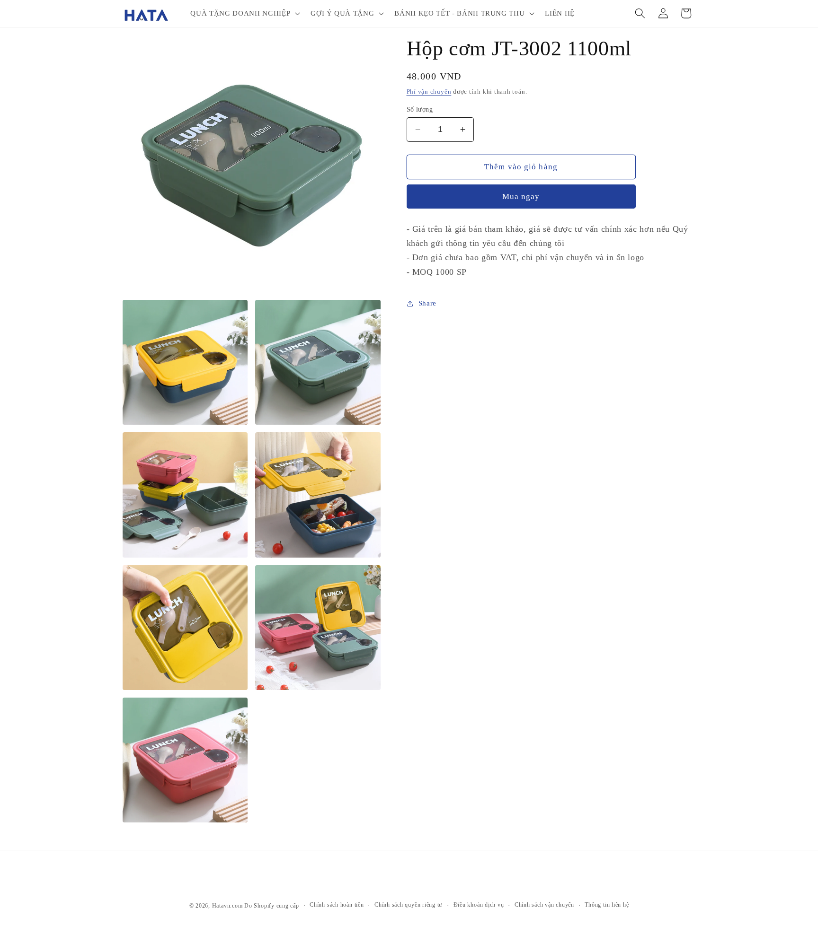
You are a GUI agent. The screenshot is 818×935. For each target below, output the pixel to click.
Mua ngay (521, 196)
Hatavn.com (227, 905)
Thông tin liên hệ (607, 904)
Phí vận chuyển (429, 91)
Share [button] (427, 303)
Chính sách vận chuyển (544, 904)
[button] (244, 13)
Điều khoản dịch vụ (478, 904)
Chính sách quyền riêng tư (408, 904)
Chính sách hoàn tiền (337, 904)
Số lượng (420, 109)
